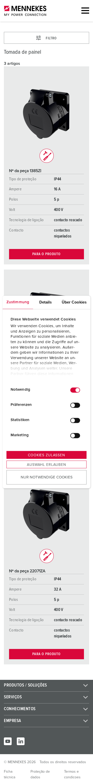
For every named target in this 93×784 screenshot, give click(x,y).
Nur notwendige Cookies (47, 477)
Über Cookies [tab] (74, 302)
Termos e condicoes (72, 774)
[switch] (75, 405)
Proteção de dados (40, 774)
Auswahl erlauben (46, 464)
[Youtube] (8, 741)
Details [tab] (45, 302)
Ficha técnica (9, 774)
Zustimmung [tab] (17, 302)
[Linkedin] (21, 741)
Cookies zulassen (46, 455)
